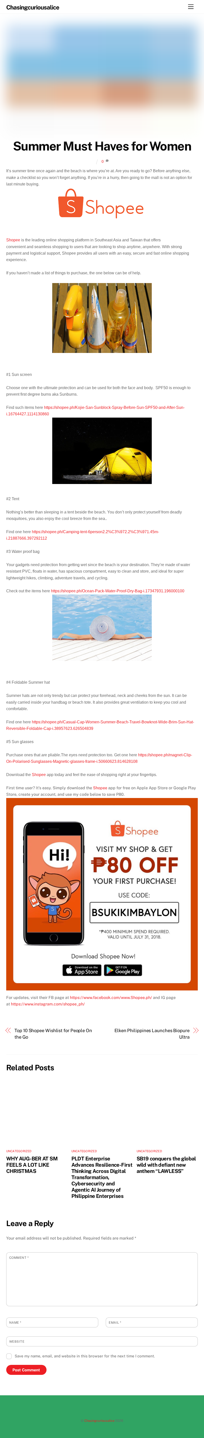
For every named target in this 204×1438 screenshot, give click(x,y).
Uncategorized (19, 1151)
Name (15, 1322)
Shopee (13, 240)
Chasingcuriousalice (99, 1421)
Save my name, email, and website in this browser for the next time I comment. (85, 1356)
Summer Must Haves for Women (102, 146)
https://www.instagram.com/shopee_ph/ (48, 1004)
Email (115, 1322)
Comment (19, 1258)
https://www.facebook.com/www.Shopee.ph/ (111, 997)
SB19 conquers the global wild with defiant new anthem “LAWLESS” (166, 1164)
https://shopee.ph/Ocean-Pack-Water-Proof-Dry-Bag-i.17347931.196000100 (117, 591)
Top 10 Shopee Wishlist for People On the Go (53, 1034)
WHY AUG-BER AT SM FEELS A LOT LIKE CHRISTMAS (31, 1164)
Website (17, 1341)
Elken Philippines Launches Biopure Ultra (152, 1034)
